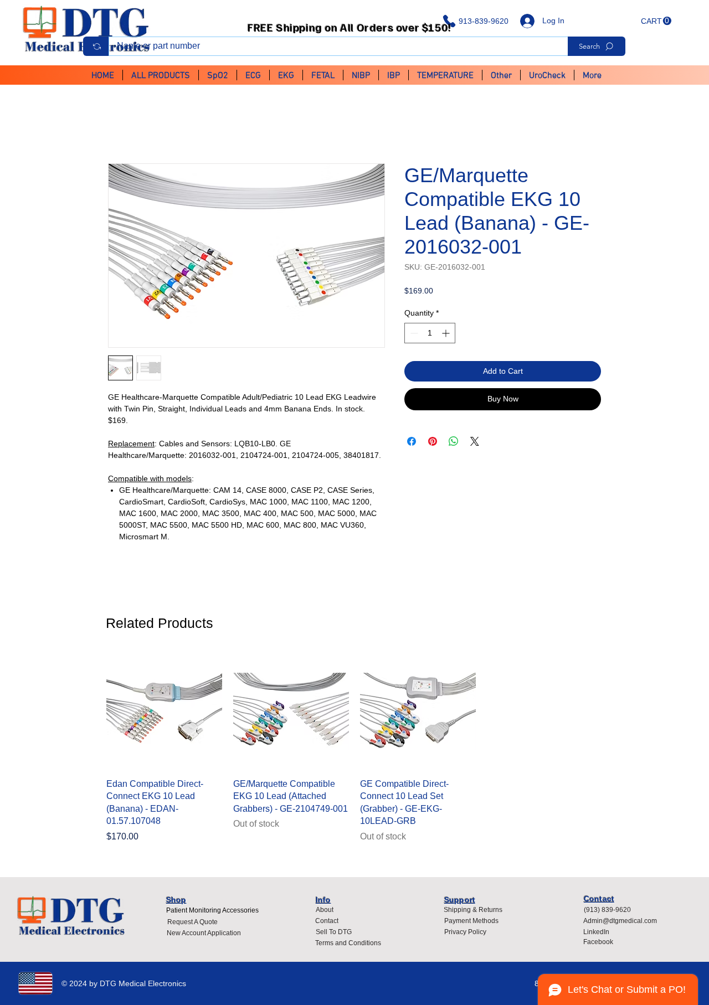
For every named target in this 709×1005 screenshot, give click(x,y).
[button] (656, 21)
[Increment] (447, 334)
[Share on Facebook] (411, 442)
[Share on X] (474, 442)
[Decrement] (413, 334)
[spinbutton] (430, 334)
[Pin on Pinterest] (432, 442)
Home (120, 124)
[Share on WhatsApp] (453, 442)
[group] (354, 749)
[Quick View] (164, 712)
